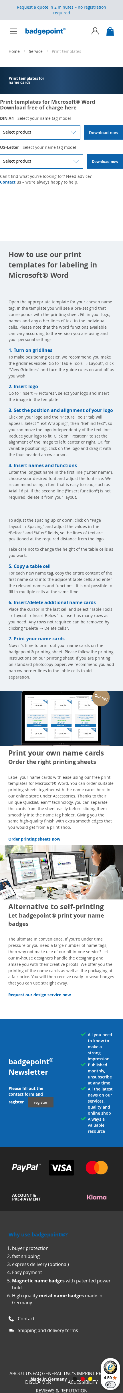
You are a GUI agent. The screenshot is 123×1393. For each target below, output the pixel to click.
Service (36, 51)
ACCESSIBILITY (83, 1382)
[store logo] (48, 31)
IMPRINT (86, 1373)
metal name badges (61, 1295)
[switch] (110, 1385)
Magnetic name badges (38, 1281)
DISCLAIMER (38, 1382)
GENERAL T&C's (59, 1373)
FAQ (37, 1373)
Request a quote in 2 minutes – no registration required (61, 10)
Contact (7, 182)
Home (15, 51)
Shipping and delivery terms (48, 1330)
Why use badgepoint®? (38, 1234)
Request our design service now (39, 994)
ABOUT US (20, 1373)
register (40, 1102)
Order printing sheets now (34, 839)
